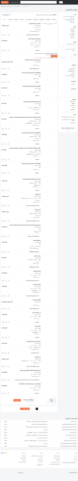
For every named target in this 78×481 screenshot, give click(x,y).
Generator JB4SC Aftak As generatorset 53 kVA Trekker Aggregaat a (25, 225)
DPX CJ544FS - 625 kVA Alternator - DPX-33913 (30, 383)
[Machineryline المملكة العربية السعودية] (70, 2)
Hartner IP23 (38, 326)
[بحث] (55, 2)
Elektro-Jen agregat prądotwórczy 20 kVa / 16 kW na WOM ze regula (25, 117)
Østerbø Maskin (37, 240)
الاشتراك (54, 56)
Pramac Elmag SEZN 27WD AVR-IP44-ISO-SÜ (30, 370)
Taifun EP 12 (38, 194)
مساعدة (75, 457)
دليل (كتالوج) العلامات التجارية (54, 464)
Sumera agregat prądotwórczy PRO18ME (31, 163)
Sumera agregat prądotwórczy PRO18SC (31, 132)
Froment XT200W (37, 299)
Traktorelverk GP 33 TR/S (35, 23)
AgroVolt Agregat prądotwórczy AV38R (32, 86)
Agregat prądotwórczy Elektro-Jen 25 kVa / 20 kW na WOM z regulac (25, 148)
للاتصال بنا (75, 460)
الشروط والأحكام (57, 455)
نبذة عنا (76, 455)
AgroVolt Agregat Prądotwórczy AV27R (32, 179)
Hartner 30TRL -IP (36, 312)
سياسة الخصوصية (45, 57)
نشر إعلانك (17, 400)
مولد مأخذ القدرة (37, 255)
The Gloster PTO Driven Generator (33, 59)
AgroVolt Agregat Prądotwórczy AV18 (32, 101)
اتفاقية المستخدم (38, 57)
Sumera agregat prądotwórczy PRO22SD (31, 72)
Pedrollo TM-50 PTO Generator (34, 341)
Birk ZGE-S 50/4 (37, 271)
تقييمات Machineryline (56, 462)
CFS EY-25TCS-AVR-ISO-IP (34, 38)
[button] (6, 35)
